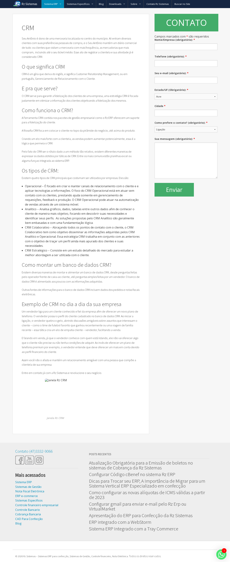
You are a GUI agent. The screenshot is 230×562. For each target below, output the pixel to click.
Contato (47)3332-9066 (34, 451)
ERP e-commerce (26, 496)
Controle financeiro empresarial (36, 505)
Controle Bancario (27, 510)
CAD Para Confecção (29, 519)
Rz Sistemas (29, 4)
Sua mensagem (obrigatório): (175, 139)
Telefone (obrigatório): (171, 56)
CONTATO (186, 22)
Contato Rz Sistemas (157, 4)
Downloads (115, 4)
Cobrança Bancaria (28, 514)
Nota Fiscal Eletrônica (29, 491)
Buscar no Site (182, 4)
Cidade (160, 106)
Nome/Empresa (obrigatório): (175, 39)
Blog (101, 4)
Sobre (134, 4)
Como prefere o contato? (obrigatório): (181, 122)
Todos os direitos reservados (145, 556)
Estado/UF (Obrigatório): (171, 90)
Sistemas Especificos (78, 4)
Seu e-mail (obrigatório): (171, 73)
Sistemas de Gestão (28, 487)
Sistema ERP (51, 4)
